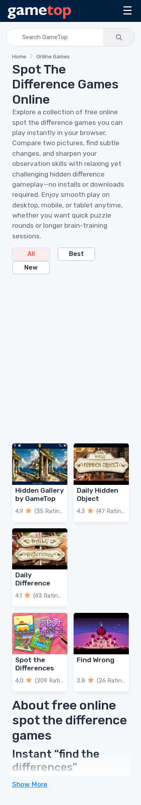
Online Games (53, 56)
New (31, 267)
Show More (29, 784)
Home (19, 56)
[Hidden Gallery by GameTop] (39, 464)
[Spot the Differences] (39, 633)
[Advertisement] (70, 354)
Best (76, 254)
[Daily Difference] (39, 549)
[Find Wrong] (101, 633)
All (31, 254)
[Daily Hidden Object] (101, 464)
